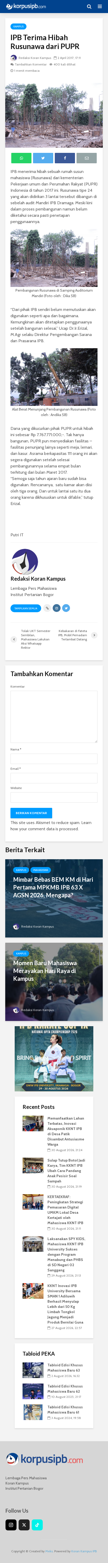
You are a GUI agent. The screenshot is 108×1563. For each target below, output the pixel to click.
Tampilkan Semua (25, 608)
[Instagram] (11, 1524)
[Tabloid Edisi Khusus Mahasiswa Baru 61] (33, 1412)
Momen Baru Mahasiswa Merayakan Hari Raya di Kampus (45, 970)
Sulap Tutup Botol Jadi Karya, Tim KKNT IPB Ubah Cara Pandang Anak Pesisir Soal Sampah (66, 1170)
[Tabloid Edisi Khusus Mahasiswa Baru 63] (33, 1369)
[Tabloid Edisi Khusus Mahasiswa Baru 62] (33, 1390)
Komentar (17, 686)
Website (16, 788)
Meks (49, 1551)
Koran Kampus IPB (84, 1551)
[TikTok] (37, 1524)
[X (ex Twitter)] (24, 1524)
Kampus (18, 26)
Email (15, 768)
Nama (15, 749)
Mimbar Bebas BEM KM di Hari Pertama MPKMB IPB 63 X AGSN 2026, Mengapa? (53, 887)
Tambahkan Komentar (31, 64)
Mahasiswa (40, 870)
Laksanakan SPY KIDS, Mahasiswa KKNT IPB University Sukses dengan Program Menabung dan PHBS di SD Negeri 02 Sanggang (66, 1254)
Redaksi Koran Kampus (34, 58)
